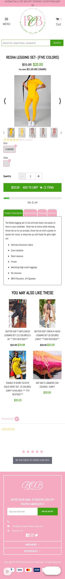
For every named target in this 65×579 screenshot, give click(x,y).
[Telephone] (9, 522)
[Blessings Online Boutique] (32, 22)
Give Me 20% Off (47, 511)
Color (5, 157)
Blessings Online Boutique (32, 562)
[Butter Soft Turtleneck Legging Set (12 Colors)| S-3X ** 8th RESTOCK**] (17, 313)
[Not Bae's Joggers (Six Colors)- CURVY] (47, 365)
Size (5, 143)
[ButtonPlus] (38, 176)
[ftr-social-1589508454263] (37, 535)
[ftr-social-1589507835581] (28, 535)
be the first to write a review (32, 460)
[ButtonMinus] (22, 176)
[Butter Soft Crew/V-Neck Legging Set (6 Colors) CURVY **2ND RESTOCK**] (47, 313)
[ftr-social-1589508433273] (32, 535)
